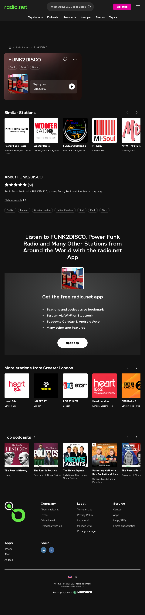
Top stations (35, 17)
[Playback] (72, 86)
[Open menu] (138, 7)
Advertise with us (51, 520)
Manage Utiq (84, 526)
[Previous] (127, 111)
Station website (13, 200)
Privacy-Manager (87, 531)
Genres (100, 17)
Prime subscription (124, 526)
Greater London (42, 210)
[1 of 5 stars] (6, 185)
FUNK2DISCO (39, 89)
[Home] (10, 47)
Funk (23, 67)
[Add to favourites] (65, 59)
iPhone (8, 549)
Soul (12, 67)
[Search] (89, 7)
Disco (35, 67)
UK (75, 577)
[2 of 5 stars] (11, 185)
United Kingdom (65, 210)
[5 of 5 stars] (24, 185)
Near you (86, 17)
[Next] (136, 111)
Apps (116, 515)
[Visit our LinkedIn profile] (43, 550)
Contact (117, 509)
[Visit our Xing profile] (51, 550)
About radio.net (50, 509)
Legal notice (84, 520)
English (10, 210)
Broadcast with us (51, 526)
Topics (113, 17)
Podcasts (52, 17)
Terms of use (84, 509)
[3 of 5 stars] (15, 185)
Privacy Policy (85, 515)
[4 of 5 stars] (20, 185)
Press (44, 515)
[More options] (75, 59)
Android (9, 560)
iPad (7, 554)
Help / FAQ (119, 520)
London (24, 210)
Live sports (69, 17)
